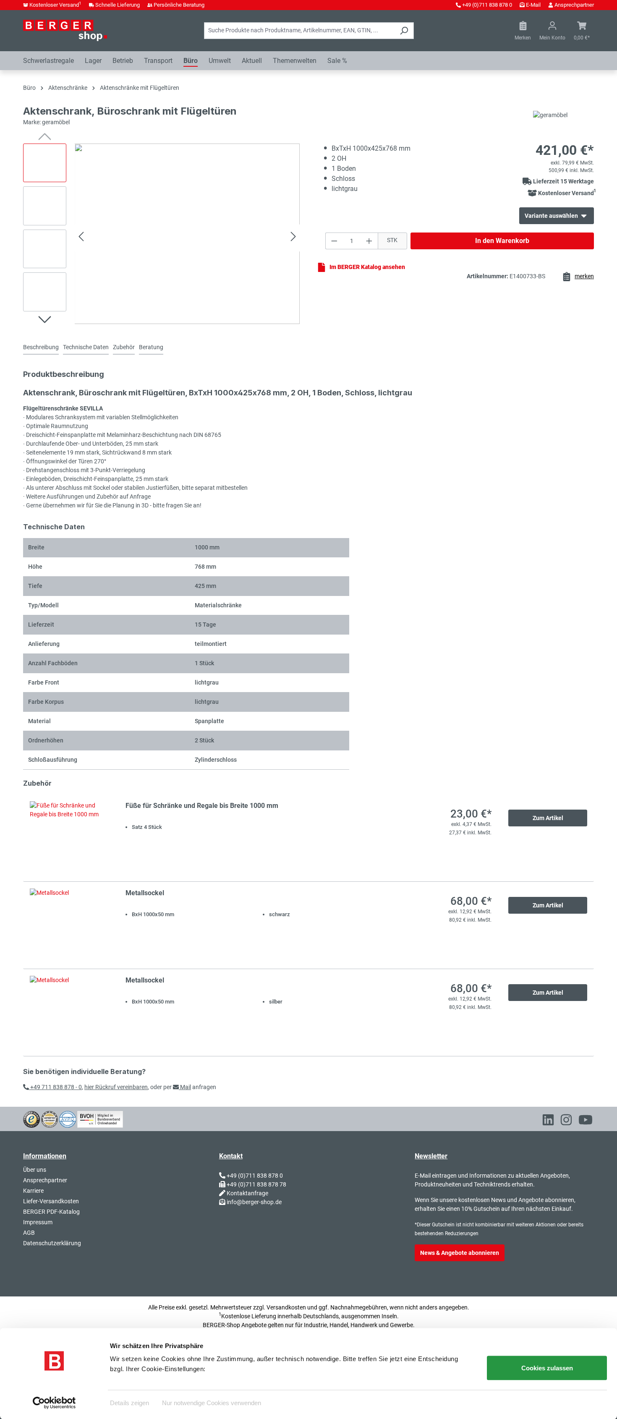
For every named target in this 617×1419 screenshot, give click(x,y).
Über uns (34, 1169)
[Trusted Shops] (31, 1118)
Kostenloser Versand (55, 5)
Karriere (33, 1190)
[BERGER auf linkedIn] (548, 1121)
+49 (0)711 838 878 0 (487, 5)
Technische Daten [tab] (86, 347)
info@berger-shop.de (254, 1202)
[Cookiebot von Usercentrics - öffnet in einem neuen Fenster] (54, 1402)
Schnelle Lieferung (117, 5)
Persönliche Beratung (179, 5)
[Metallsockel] (69, 925)
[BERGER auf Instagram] (566, 1121)
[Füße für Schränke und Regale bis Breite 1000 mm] (69, 838)
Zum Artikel (548, 818)
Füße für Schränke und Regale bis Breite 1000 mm (201, 806)
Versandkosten (286, 1307)
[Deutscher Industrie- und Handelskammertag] (67, 1118)
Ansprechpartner (574, 5)
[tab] (41, 348)
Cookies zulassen (547, 1368)
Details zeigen (129, 1402)
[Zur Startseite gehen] (65, 30)
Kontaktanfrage (247, 1193)
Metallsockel (144, 893)
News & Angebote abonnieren (459, 1252)
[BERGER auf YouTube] (585, 1121)
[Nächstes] (293, 237)
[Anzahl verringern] (334, 241)
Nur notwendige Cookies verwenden (211, 1402)
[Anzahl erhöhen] (369, 241)
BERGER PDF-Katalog (51, 1211)
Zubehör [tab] (124, 347)
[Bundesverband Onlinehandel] (100, 1118)
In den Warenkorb (502, 241)
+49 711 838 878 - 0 (55, 1087)
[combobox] (299, 30)
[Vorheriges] (81, 237)
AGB (29, 1232)
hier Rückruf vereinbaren (116, 1087)
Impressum (37, 1222)
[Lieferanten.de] (49, 1118)
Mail (185, 1087)
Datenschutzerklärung (52, 1243)
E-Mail (533, 5)
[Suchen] (404, 30)
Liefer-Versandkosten (51, 1201)
